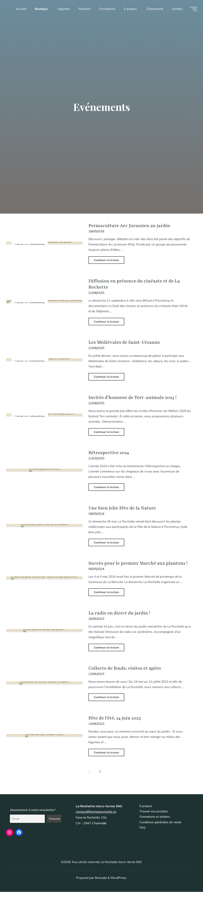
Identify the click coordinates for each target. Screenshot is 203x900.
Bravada (100, 878)
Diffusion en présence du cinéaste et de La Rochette (134, 284)
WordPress (118, 878)
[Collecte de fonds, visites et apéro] (44, 683)
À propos (145, 806)
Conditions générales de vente (160, 822)
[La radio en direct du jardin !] (44, 630)
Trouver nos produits (153, 811)
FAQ (142, 827)
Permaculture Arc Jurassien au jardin (129, 225)
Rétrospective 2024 (108, 453)
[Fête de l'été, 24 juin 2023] (44, 735)
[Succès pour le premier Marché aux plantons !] (44, 578)
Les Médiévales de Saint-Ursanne (124, 342)
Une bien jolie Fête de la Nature (122, 508)
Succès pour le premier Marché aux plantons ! (138, 563)
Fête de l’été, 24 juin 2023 (114, 718)
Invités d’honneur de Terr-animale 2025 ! (132, 397)
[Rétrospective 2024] (44, 470)
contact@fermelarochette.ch (96, 812)
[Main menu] (193, 9)
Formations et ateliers (154, 817)
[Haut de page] (187, 884)
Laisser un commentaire (30, 244)
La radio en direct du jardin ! (119, 613)
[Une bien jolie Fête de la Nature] (44, 525)
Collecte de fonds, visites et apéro (124, 668)
